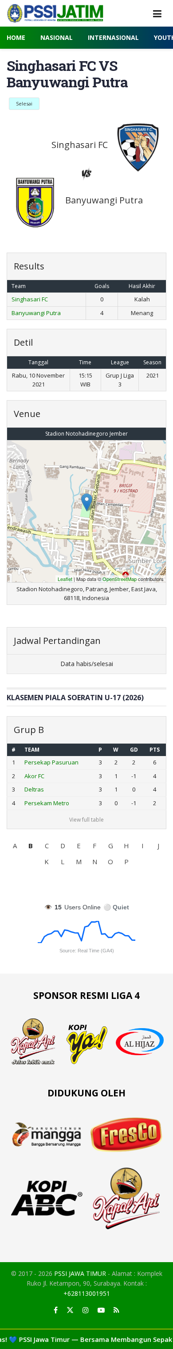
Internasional (113, 37)
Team (31, 749)
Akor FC (34, 776)
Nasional (56, 37)
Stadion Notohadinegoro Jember (86, 433)
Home (16, 37)
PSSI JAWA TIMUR (80, 1273)
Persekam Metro (46, 803)
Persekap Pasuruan (51, 762)
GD (134, 749)
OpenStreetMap (119, 578)
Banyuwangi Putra (36, 313)
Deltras (34, 789)
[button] (14, 845)
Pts (154, 749)
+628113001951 (86, 1293)
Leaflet (65, 578)
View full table (86, 819)
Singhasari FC (30, 299)
